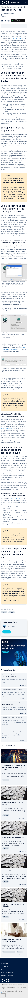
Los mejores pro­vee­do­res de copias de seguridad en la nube (12, 703)
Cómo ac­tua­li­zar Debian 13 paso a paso (12, 717)
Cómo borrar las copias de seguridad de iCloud (11, 940)
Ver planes (7, 632)
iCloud (12, 498)
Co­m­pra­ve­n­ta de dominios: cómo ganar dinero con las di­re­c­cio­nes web (12, 675)
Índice (5, 26)
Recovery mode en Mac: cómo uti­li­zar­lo (13, 905)
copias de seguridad (17, 38)
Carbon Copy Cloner (6, 428)
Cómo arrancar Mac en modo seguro (12, 803)
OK (3, 995)
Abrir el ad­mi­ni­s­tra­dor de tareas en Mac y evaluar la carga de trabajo (13, 767)
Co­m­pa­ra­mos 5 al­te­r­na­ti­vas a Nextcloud (12, 689)
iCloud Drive (18, 498)
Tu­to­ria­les (11, 612)
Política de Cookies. (5, 992)
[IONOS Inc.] (14, 980)
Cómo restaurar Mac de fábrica (13, 838)
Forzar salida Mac (8, 871)
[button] (14, 652)
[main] (14, 323)
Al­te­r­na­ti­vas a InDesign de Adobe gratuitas (13, 731)
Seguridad (3, 612)
